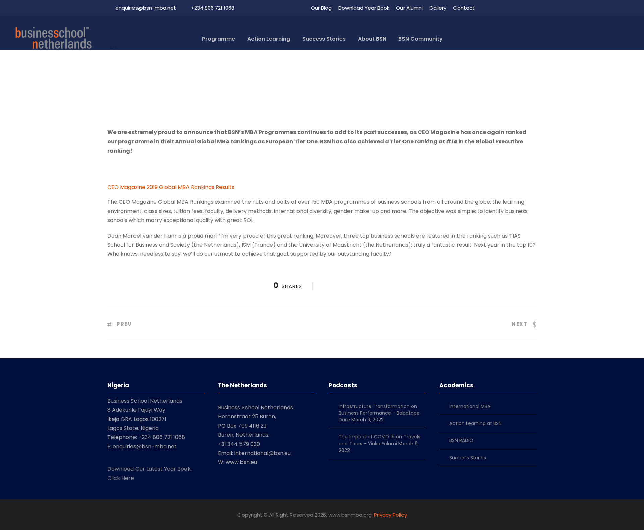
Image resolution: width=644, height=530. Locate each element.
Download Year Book (363, 7)
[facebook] (485, 7)
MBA (343, 74)
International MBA (469, 406)
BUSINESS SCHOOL (204, 74)
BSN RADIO (461, 440)
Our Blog (321, 7)
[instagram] (535, 7)
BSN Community (420, 39)
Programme (218, 39)
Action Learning (268, 39)
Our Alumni (409, 7)
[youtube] (522, 7)
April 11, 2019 (153, 74)
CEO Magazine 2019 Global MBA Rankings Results (170, 187)
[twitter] (510, 7)
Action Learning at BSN (475, 423)
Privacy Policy (390, 514)
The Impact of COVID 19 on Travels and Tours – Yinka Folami (379, 440)
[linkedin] (497, 7)
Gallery (437, 7)
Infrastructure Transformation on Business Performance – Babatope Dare (379, 413)
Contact (464, 7)
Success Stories (324, 39)
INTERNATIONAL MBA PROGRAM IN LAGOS (283, 74)
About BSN (372, 39)
